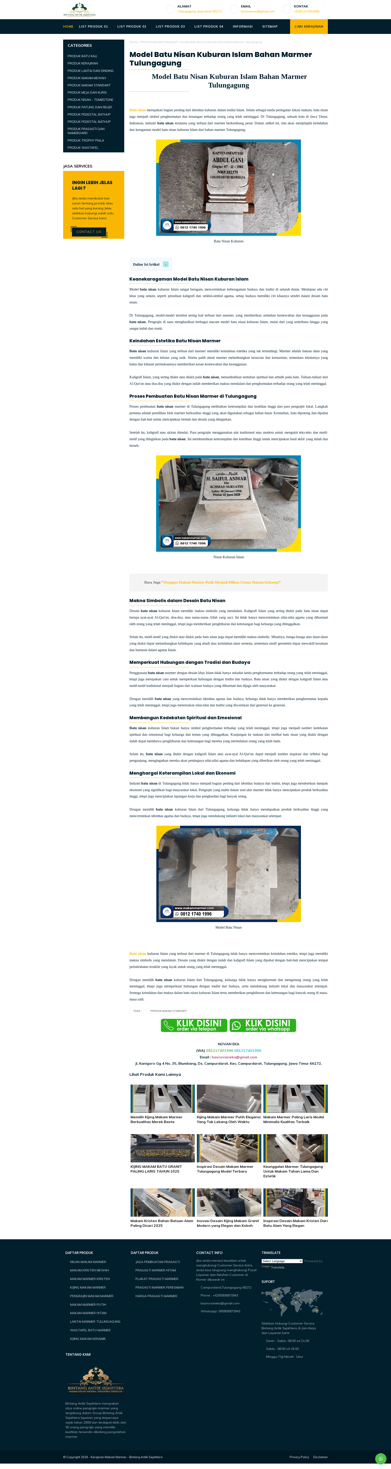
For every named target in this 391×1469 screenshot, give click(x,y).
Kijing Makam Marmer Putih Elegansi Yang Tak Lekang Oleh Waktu (229, 1119)
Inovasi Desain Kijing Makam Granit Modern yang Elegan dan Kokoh (228, 1223)
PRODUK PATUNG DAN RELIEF (90, 107)
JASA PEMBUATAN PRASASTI (158, 1262)
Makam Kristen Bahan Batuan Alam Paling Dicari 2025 (162, 1223)
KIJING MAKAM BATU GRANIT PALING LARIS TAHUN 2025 (156, 1168)
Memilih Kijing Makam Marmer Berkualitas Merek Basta (157, 1119)
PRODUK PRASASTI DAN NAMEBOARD (86, 131)
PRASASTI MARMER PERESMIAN (160, 1287)
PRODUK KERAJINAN (83, 63)
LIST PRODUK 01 (93, 26)
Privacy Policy (299, 1457)
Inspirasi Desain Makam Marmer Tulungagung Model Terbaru (225, 1168)
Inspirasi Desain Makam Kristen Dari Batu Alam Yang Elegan (295, 1223)
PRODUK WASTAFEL (83, 148)
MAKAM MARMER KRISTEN (90, 1279)
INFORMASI (243, 26)
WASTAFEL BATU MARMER (90, 1330)
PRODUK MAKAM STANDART (159, 42)
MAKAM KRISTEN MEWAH (89, 1270)
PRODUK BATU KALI (82, 56)
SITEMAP (270, 26)
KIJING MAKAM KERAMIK (88, 1339)
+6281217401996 (306, 11)
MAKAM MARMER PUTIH (88, 1305)
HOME (68, 26)
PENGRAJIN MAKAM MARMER (91, 1296)
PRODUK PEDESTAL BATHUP (89, 114)
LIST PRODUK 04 (208, 26)
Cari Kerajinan (309, 26)
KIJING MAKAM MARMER (88, 1287)
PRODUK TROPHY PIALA (86, 140)
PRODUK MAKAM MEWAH (87, 78)
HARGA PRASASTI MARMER (156, 1296)
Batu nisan (137, 110)
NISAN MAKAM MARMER (88, 1262)
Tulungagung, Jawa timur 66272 (199, 11)
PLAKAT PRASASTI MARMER (157, 1279)
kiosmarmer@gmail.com (257, 11)
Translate (277, 1267)
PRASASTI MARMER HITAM (156, 1270)
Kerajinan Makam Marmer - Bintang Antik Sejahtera (126, 1457)
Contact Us (89, 232)
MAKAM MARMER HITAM (88, 1313)
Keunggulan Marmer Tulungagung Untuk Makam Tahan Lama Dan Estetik (293, 1171)
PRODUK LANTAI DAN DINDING (91, 71)
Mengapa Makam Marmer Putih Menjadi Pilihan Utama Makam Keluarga (221, 582)
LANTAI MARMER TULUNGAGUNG (95, 1322)
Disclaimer (320, 1457)
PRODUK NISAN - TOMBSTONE (90, 100)
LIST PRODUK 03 (170, 26)
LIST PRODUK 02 (131, 26)
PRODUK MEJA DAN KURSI (87, 92)
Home (133, 42)
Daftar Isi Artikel (146, 264)
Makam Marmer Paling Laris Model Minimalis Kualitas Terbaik (293, 1119)
